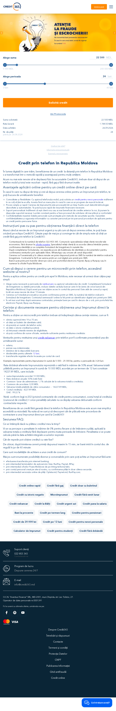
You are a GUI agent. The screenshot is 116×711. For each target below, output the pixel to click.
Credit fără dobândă (91, 530)
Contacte (58, 641)
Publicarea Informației (58, 665)
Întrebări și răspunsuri (58, 635)
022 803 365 (21, 553)
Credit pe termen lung (52, 512)
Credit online (58, 677)
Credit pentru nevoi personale (86, 521)
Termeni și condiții (58, 647)
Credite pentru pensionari (86, 512)
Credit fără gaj (55, 485)
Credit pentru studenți (60, 530)
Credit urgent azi (66, 503)
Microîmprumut (59, 494)
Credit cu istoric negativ (30, 494)
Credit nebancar (19, 503)
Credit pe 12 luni (52, 521)
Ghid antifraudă (58, 671)
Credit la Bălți (42, 503)
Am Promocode (58, 114)
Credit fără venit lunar (86, 494)
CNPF (58, 659)
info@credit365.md (24, 584)
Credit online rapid (29, 485)
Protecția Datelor (58, 653)
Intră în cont (99, 7)
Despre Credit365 (58, 629)
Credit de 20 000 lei (24, 521)
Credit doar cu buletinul (83, 485)
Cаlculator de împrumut (27, 530)
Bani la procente (24, 512)
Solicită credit (58, 102)
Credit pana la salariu (95, 503)
